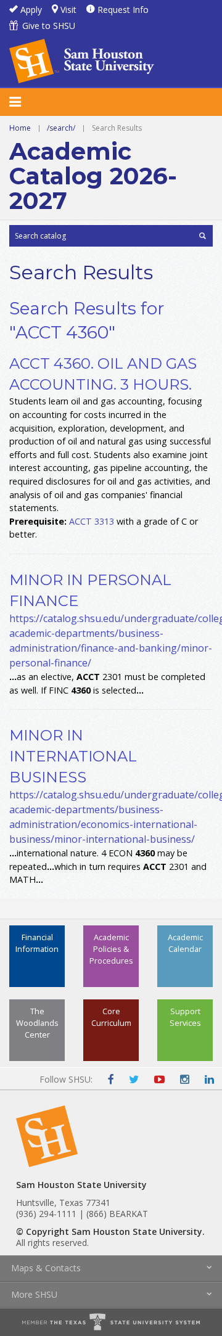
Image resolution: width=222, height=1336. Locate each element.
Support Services (185, 1017)
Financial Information (37, 943)
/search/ (61, 128)
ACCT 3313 (91, 521)
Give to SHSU (48, 25)
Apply (31, 9)
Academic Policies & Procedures (111, 949)
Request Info (123, 9)
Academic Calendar (185, 943)
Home (20, 128)
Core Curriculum (111, 1017)
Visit (68, 9)
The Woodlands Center (37, 1023)
